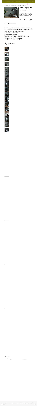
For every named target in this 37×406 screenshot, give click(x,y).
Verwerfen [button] (35, 404)
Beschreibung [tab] (7, 23)
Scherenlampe (10, 5)
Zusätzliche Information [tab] (13, 23)
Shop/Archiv (7, 5)
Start (4, 5)
